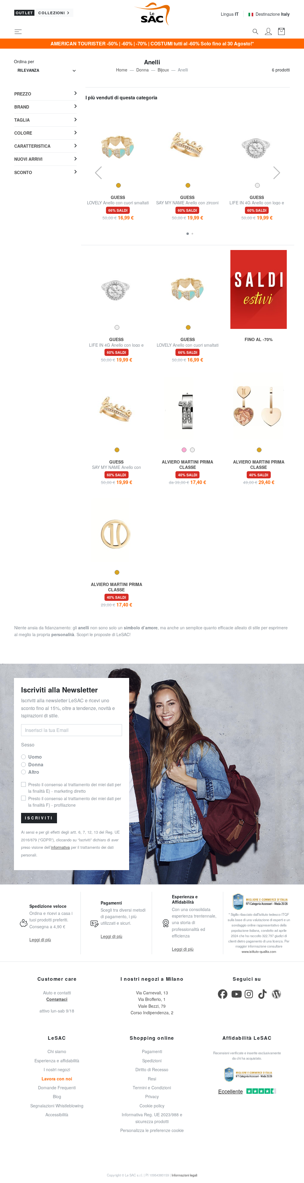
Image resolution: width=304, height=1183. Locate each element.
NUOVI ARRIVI (28, 159)
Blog (57, 1096)
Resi (152, 1079)
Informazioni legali (184, 1175)
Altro (33, 771)
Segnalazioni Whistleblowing (56, 1106)
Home (121, 70)
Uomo (35, 756)
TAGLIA (22, 120)
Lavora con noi (57, 1079)
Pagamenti (152, 1051)
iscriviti (39, 818)
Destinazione (273, 14)
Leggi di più (40, 939)
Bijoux (163, 70)
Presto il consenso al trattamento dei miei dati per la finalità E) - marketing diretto (74, 787)
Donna (142, 70)
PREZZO (22, 94)
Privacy (152, 1096)
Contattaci (56, 999)
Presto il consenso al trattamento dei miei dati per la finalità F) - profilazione (74, 801)
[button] (187, 234)
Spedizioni (152, 1060)
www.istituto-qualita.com (259, 951)
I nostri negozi (57, 1069)
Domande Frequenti (57, 1087)
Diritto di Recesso (151, 1069)
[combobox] (46, 70)
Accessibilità (56, 1114)
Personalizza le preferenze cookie (152, 1130)
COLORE (23, 133)
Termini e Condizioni (152, 1087)
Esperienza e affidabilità (56, 1060)
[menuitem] (45, 93)
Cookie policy (152, 1106)
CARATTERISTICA (32, 146)
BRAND (21, 107)
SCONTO (23, 172)
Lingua (230, 14)
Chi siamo (57, 1051)
